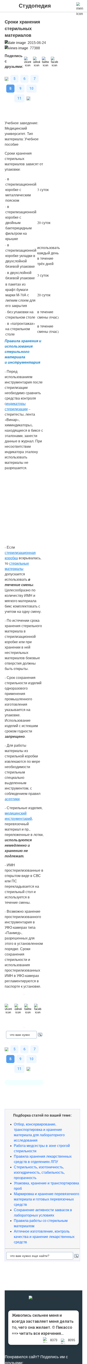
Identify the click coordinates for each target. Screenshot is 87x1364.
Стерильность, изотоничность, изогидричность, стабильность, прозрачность (39, 1172)
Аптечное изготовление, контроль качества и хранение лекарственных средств (44, 1236)
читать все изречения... (41, 1333)
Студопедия (35, 6)
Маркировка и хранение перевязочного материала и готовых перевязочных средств (46, 1199)
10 (31, 88)
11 (19, 98)
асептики (12, 798)
